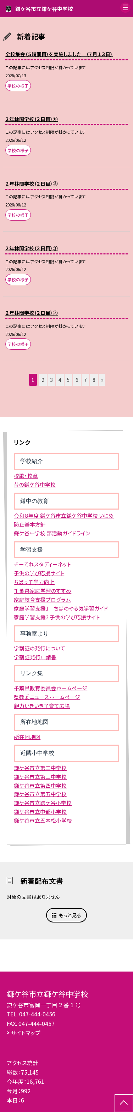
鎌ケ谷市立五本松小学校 (43, 820)
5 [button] (68, 379)
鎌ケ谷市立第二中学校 (40, 767)
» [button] (102, 379)
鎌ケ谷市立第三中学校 (40, 776)
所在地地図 (27, 736)
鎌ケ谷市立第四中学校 (40, 785)
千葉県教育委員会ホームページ (50, 688)
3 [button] (51, 379)
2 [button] (42, 379)
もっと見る (70, 915)
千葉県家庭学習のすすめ (42, 590)
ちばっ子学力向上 (34, 581)
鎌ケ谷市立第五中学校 (40, 794)
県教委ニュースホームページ (47, 697)
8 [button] (94, 379)
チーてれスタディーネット (42, 564)
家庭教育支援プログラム (42, 599)
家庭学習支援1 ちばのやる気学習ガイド (61, 608)
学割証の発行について (39, 648)
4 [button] (60, 379)
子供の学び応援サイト (39, 573)
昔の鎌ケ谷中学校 (35, 484)
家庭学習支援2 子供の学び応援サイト (57, 617)
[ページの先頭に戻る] (124, 1103)
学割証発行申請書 (35, 657)
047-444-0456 (37, 1014)
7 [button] (85, 379)
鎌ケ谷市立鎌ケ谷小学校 (43, 802)
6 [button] (77, 379)
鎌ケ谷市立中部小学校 (40, 811)
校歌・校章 (26, 475)
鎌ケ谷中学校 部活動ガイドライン (52, 533)
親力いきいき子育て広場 (42, 705)
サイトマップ (25, 1032)
